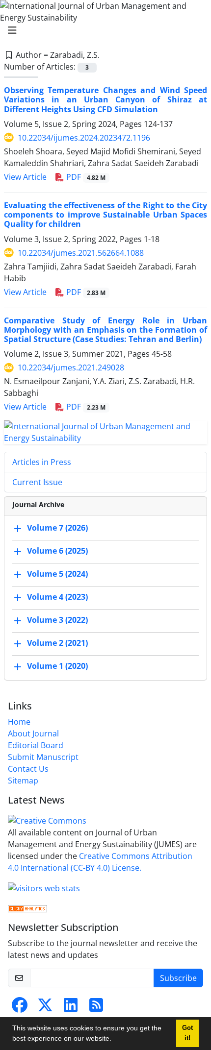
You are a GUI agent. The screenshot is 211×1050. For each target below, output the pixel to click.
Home (19, 721)
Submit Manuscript (43, 757)
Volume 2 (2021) (57, 643)
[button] (114, 1039)
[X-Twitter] (45, 1007)
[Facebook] (19, 1007)
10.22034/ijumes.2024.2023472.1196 (84, 137)
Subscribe (178, 978)
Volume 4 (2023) (57, 597)
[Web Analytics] (27, 908)
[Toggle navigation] (102, 30)
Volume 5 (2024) (57, 574)
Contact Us (28, 768)
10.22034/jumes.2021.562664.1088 (81, 252)
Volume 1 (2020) (57, 666)
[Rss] (96, 1007)
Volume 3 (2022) (57, 620)
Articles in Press (41, 462)
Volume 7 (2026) (57, 528)
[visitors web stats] (44, 887)
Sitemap (23, 780)
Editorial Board (35, 745)
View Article (25, 176)
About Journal (33, 733)
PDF (85, 176)
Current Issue (37, 482)
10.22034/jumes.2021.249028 (71, 367)
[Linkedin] (70, 1007)
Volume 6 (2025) (57, 551)
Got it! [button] (187, 1033)
